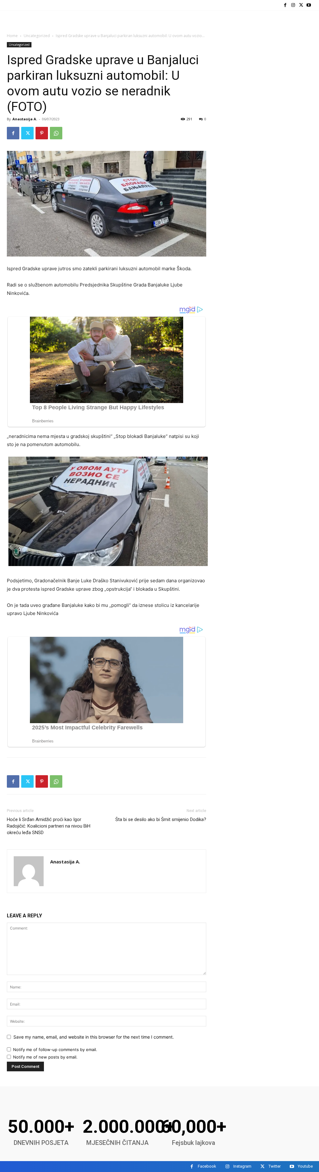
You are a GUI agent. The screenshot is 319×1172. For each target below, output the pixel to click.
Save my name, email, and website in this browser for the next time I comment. (93, 1037)
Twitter (275, 1166)
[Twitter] (301, 5)
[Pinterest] (42, 133)
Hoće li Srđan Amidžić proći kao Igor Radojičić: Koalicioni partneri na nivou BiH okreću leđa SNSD (48, 826)
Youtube (305, 1166)
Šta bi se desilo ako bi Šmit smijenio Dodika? (160, 819)
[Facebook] (285, 5)
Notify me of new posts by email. (45, 1056)
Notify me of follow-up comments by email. (55, 1049)
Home (12, 35)
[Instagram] (293, 5)
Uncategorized (37, 35)
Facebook (207, 1166)
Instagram (242, 1166)
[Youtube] (309, 5)
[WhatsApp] (56, 133)
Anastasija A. (24, 119)
